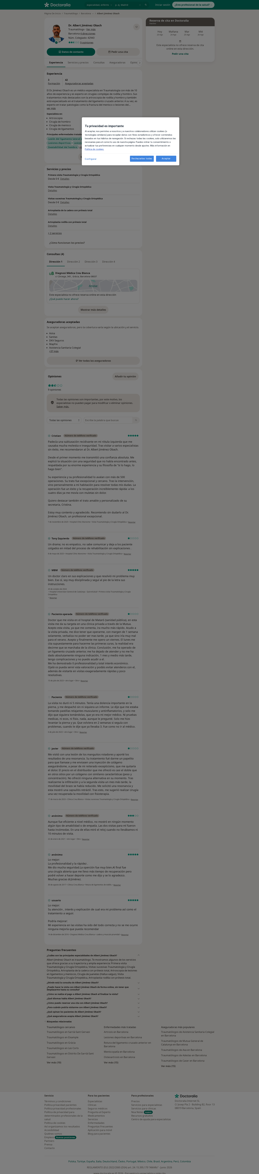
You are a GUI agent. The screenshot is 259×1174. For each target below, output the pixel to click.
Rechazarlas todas (142, 158)
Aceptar (166, 158)
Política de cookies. (94, 149)
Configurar (91, 159)
